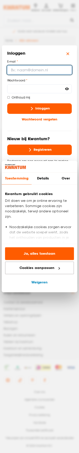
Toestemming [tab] (16, 178)
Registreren (43, 149)
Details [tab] (43, 178)
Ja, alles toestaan (40, 253)
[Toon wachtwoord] (67, 89)
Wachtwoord (16, 80)
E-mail (11, 61)
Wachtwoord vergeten (39, 119)
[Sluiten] (68, 54)
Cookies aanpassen (37, 268)
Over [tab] (66, 178)
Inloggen (42, 108)
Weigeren (39, 282)
